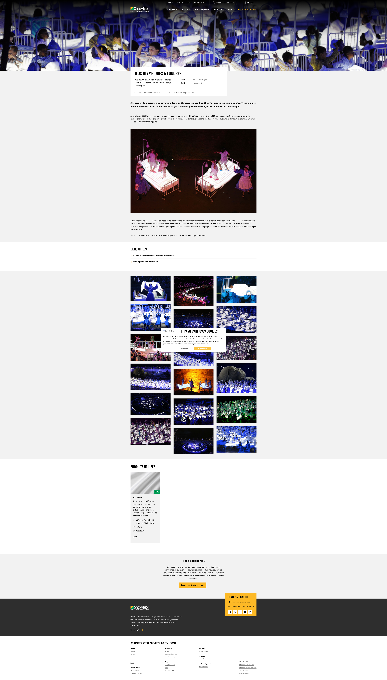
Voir (135, 537)
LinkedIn (230, 612)
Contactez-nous (203, 666)
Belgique (133, 651)
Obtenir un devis (248, 9)
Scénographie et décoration (145, 261)
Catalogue (179, 2)
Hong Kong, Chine (170, 665)
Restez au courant (200, 2)
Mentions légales (244, 670)
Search (213, 2)
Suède (132, 663)
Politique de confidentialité (246, 665)
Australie (201, 659)
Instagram (235, 612)
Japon (166, 668)
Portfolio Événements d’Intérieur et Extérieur (153, 255)
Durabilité (217, 9)
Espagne (133, 654)
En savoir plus (135, 630)
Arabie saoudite (135, 670)
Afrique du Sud (203, 651)
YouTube (245, 612)
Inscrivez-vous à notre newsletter (242, 606)
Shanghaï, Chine (169, 670)
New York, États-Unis (171, 657)
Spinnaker (145, 226)
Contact (230, 9)
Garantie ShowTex (244, 673)
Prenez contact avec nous (192, 585)
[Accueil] (140, 9)
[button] (172, 9)
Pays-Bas (133, 660)
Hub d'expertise (202, 9)
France (132, 657)
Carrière (188, 2)
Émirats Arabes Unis (136, 673)
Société (170, 2)
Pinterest (250, 612)
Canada (167, 651)
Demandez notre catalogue (240, 602)
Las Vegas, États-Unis (171, 654)
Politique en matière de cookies (247, 668)
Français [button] (250, 2)
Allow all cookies (202, 348)
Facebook (240, 612)
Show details (184, 348)
